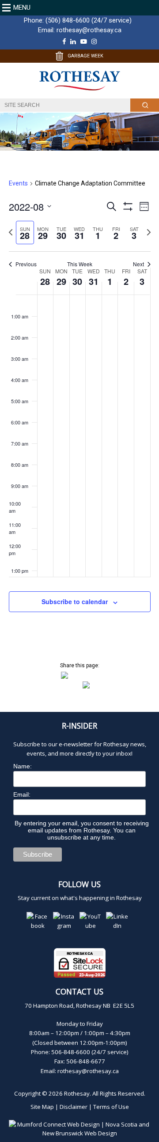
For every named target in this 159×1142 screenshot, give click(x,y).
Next (138, 264)
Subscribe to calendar (75, 601)
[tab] (25, 232)
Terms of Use (111, 1107)
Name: (22, 766)
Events (18, 183)
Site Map (42, 1107)
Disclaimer (73, 1107)
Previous (26, 264)
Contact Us (79, 991)
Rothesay (77, 1093)
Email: (21, 794)
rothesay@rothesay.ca (89, 30)
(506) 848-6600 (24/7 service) (88, 20)
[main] (79, 406)
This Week (79, 264)
